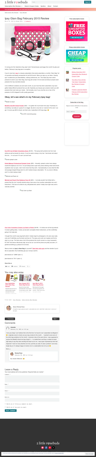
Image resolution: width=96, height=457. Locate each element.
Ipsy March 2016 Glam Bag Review (38, 284)
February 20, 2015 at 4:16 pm (23, 355)
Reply (7, 348)
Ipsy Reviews (17, 300)
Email (7, 390)
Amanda (13, 327)
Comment (7, 374)
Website (7, 397)
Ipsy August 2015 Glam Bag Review (24, 284)
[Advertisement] (77, 134)
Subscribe (77, 116)
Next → (56, 319)
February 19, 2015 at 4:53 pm (19, 329)
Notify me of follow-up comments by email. (20, 404)
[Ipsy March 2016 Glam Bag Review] (39, 277)
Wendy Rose (18, 353)
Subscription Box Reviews (29, 300)
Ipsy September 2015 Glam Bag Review (10, 284)
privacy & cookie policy (59, 453)
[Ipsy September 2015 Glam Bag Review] (11, 277)
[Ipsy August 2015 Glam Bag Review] (25, 277)
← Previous (10, 319)
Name (7, 384)
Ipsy (17, 73)
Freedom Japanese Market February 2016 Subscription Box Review (79, 92)
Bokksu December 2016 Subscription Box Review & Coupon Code (79, 74)
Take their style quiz (38, 248)
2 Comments (27, 21)
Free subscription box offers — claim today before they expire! (19, 9)
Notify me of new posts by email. (17, 407)
